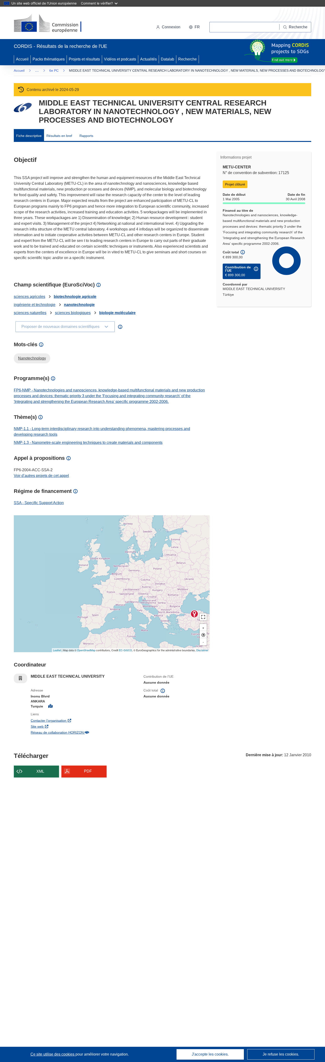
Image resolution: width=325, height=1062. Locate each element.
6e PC (54, 70)
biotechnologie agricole (75, 297)
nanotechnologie (79, 305)
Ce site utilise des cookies (52, 1054)
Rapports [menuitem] (86, 136)
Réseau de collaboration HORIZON (83, 732)
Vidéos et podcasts (120, 59)
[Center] (203, 634)
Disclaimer (202, 650)
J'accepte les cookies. (210, 1054)
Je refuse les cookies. (281, 1054)
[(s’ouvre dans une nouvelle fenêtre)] (52, 23)
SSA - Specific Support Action (39, 503)
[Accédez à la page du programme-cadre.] (23, 107)
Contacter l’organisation (76, 720)
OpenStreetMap (86, 650)
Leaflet (57, 650)
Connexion (171, 27)
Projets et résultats (84, 59)
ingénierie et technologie (34, 305)
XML (40, 771)
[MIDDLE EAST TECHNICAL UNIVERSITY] (194, 614)
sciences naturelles (30, 313)
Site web (64, 726)
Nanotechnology (32, 358)
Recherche (187, 59)
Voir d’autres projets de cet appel (41, 476)
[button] (194, 27)
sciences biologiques (73, 313)
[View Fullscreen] (203, 617)
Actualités (148, 59)
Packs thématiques (49, 59)
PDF (88, 771)
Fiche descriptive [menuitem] (29, 136)
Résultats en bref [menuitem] (59, 136)
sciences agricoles (29, 297)
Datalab (167, 59)
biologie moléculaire (117, 313)
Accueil (22, 59)
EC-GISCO (125, 650)
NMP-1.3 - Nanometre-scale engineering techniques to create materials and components (88, 443)
